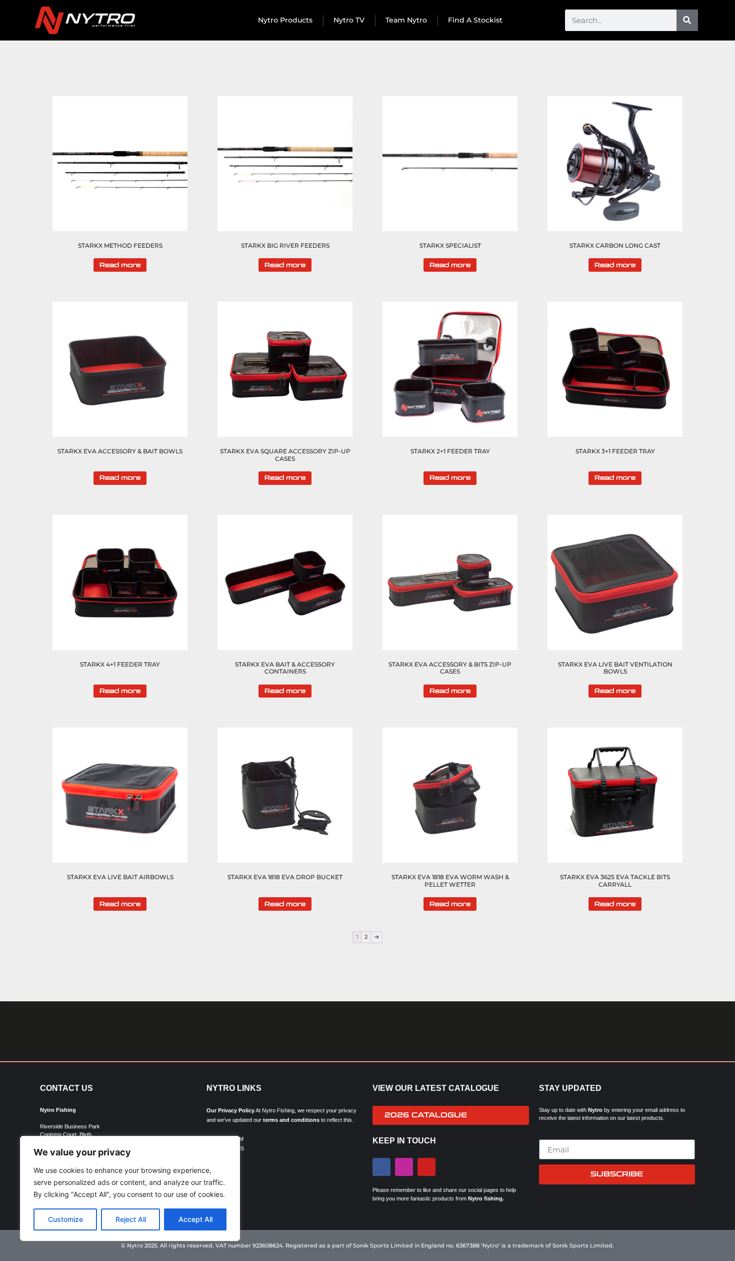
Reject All (131, 1219)
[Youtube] (427, 1167)
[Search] (687, 20)
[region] (130, 1188)
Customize (65, 1219)
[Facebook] (381, 1167)
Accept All (195, 1219)
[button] (47, 1031)
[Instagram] (404, 1167)
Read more (120, 265)
